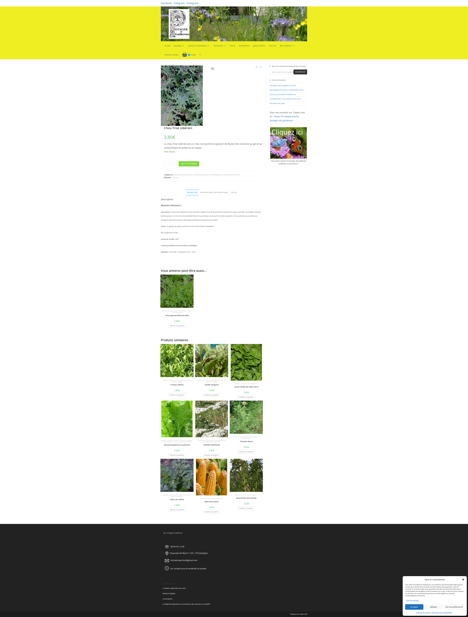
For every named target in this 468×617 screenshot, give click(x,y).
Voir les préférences (454, 607)
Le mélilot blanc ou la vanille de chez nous (285, 99)
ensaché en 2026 (203, 440)
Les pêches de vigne (277, 103)
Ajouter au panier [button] (177, 326)
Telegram (179, 3)
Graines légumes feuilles (231, 175)
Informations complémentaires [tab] (214, 192)
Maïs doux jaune (212, 501)
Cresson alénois (177, 385)
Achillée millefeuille (211, 445)
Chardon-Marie (246, 441)
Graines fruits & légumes (211, 175)
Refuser (433, 607)
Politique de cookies (423, 613)
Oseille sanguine (212, 385)
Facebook (166, 3)
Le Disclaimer (167, 599)
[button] (463, 579)
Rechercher (300, 72)
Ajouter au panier (189, 164)
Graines (175, 177)
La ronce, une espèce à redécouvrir (283, 94)
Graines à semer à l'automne (191, 175)
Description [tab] (192, 192)
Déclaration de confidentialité (442, 613)
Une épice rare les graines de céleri (283, 85)
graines (176, 175)
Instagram (192, 3)
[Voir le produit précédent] (256, 67)
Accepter (414, 607)
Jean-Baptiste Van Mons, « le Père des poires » (287, 90)
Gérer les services (412, 600)
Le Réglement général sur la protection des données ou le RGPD (186, 604)
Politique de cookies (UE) (298, 614)
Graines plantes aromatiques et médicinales (214, 441)
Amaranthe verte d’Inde (246, 498)
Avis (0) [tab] (234, 192)
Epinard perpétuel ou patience (177, 445)
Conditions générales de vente (174, 588)
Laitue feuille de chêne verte (246, 387)
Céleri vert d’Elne (177, 499)
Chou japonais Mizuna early (177, 315)
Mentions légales (169, 593)
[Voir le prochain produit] (260, 67)
